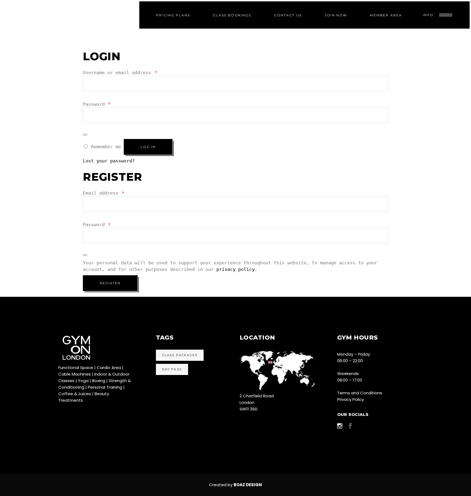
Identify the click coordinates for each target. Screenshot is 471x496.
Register (110, 283)
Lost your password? (109, 161)
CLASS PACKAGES (180, 355)
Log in (148, 147)
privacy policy (235, 269)
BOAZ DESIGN (248, 485)
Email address (103, 193)
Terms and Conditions (359, 393)
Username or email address (120, 72)
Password (97, 104)
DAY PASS (172, 369)
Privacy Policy (350, 399)
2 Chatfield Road (257, 396)
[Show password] (85, 134)
